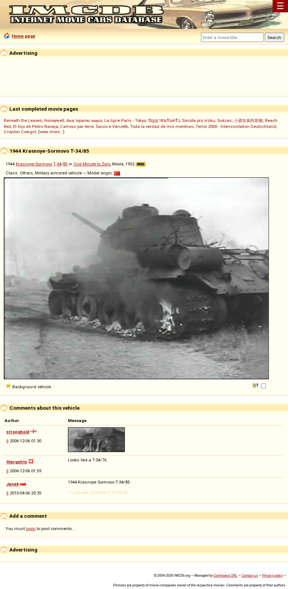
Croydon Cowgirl (20, 131)
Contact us (250, 575)
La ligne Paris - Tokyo (125, 120)
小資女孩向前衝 (248, 120)
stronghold (17, 431)
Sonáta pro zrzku (198, 120)
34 (59, 164)
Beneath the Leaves (23, 120)
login (31, 528)
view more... (51, 131)
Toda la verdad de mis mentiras (162, 126)
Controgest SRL (225, 575)
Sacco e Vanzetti (112, 126)
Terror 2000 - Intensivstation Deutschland (236, 126)
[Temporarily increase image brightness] (256, 385)
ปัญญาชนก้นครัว (164, 120)
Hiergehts (16, 461)
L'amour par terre (76, 126)
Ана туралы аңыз (84, 120)
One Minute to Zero (92, 164)
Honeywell (54, 120)
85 (65, 164)
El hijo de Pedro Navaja (35, 126)
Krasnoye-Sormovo (34, 164)
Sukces (224, 120)
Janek (12, 484)
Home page (23, 36)
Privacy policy (272, 575)
